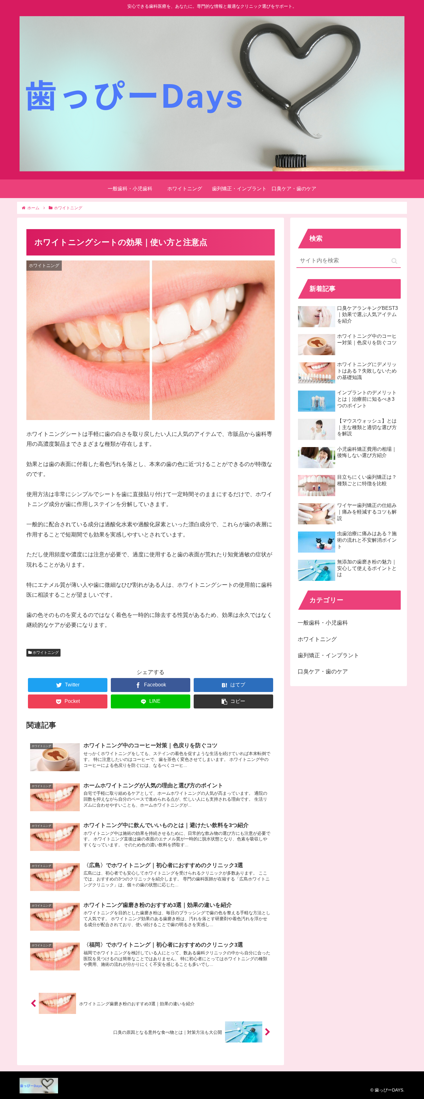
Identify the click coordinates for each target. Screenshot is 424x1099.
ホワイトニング (45, 652)
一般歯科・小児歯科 (323, 623)
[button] (394, 261)
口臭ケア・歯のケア (323, 671)
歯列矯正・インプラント (328, 655)
